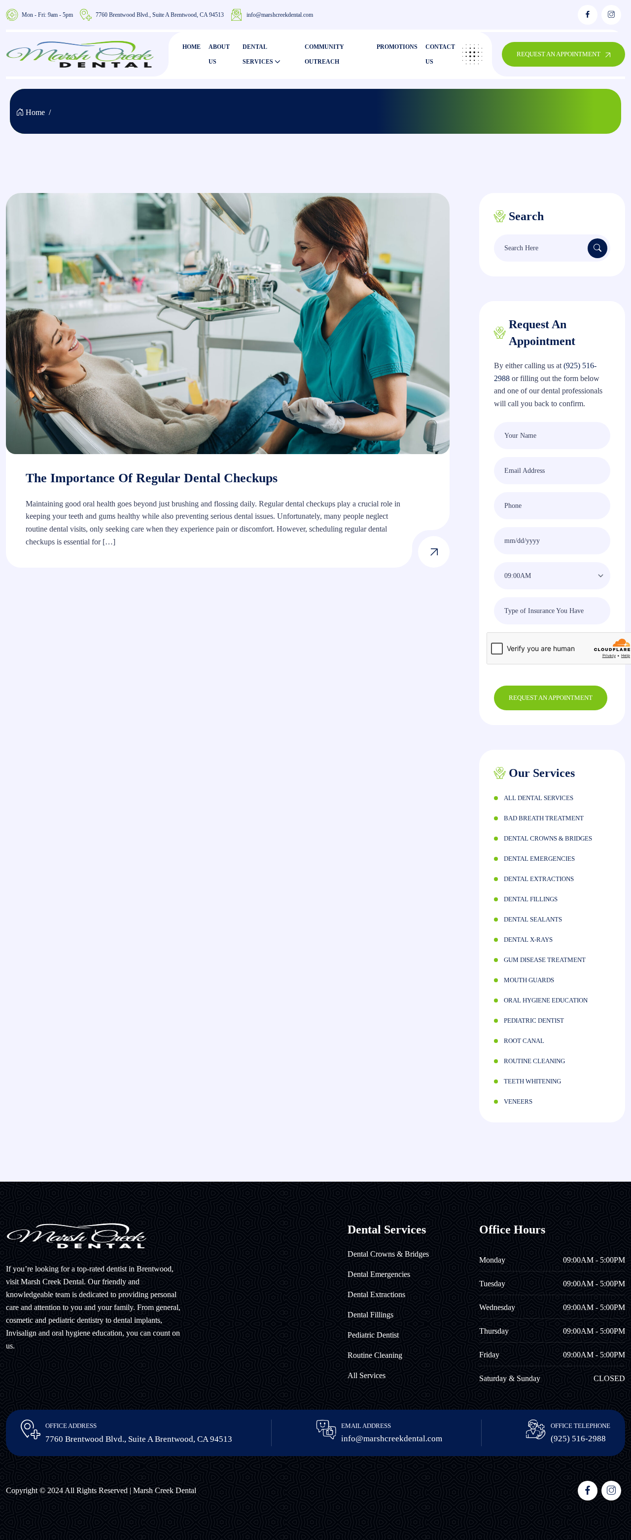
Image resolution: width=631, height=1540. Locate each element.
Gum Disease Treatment (545, 959)
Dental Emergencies (539, 858)
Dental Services (258, 54)
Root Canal (524, 1040)
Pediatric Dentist (534, 1020)
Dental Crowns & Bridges (548, 838)
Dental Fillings (531, 899)
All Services (367, 1375)
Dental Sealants (533, 919)
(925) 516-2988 (578, 1438)
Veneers (518, 1101)
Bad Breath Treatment (544, 818)
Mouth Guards (529, 980)
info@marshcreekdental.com (279, 14)
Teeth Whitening (532, 1081)
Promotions (397, 46)
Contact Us (440, 54)
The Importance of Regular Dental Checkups (152, 478)
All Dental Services (538, 798)
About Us (219, 54)
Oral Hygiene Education (546, 1000)
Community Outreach (324, 54)
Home (191, 46)
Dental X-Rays (528, 939)
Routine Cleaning (534, 1061)
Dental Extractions (539, 879)
